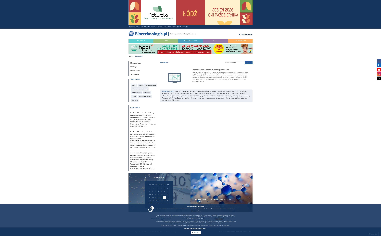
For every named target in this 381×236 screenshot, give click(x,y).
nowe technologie (136, 92)
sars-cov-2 (135, 100)
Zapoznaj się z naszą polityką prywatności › (195, 228)
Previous (146, 178)
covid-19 (134, 96)
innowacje (141, 85)
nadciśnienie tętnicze (201, 93)
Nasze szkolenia (156, 26)
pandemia (145, 89)
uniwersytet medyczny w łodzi (227, 91)
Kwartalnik (167, 26)
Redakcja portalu (167, 91)
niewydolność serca (186, 93)
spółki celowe (175, 100)
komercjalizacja (236, 98)
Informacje (141, 40)
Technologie (134, 74)
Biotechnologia (135, 63)
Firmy (166, 40)
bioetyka (134, 85)
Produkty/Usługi (190, 40)
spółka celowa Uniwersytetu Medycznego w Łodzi (202, 98)
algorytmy (202, 96)
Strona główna (134, 26)
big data (238, 96)
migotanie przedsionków (170, 93)
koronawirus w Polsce (145, 96)
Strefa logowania (246, 34)
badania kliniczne (151, 85)
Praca (215, 40)
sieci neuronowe (192, 96)
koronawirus (147, 92)
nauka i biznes (225, 98)
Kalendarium (145, 26)
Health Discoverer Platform (206, 91)
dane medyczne (229, 96)
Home (130, 56)
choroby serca (191, 91)
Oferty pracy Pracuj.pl (180, 26)
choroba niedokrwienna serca (219, 93)
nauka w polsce (136, 89)
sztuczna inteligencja (238, 93)
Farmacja (133, 67)
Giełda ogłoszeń (240, 40)
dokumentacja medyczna (215, 96)
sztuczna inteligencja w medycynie (174, 96)
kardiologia (242, 91)
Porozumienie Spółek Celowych (173, 98)
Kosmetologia (135, 70)
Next (171, 178)
